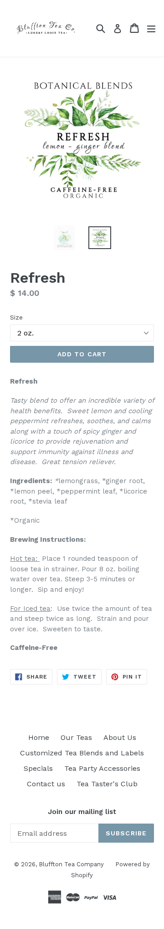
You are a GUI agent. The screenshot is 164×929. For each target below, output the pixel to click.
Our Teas (76, 737)
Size (16, 317)
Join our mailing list (82, 812)
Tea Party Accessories (102, 768)
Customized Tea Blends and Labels (82, 753)
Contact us (46, 783)
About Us (119, 737)
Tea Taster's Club (107, 783)
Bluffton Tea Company (71, 864)
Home (38, 737)
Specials (38, 768)
